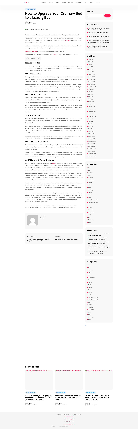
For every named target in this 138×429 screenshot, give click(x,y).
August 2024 (91, 119)
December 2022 (92, 141)
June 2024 (90, 123)
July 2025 (90, 91)
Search (90, 11)
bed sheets (67, 40)
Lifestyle (70, 2)
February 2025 (91, 104)
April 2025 (90, 99)
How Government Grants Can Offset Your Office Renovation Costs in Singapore (98, 33)
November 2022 (92, 143)
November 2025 (92, 81)
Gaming (57, 2)
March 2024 (91, 131)
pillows (54, 163)
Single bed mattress (31, 51)
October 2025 (91, 84)
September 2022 (92, 148)
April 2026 (90, 69)
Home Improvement (30, 9)
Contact (98, 2)
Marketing (90, 209)
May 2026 (90, 66)
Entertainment (91, 180)
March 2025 (91, 101)
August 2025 (91, 89)
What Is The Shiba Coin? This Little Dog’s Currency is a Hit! (38, 240)
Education (90, 177)
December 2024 (92, 109)
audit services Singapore (69, 419)
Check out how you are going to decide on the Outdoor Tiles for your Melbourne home (38, 398)
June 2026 (90, 64)
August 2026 (91, 59)
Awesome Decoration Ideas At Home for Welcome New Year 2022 (68, 398)
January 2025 (91, 106)
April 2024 (90, 128)
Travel (85, 2)
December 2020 (92, 156)
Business (90, 172)
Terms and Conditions (63, 426)
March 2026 (91, 71)
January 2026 (91, 76)
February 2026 (91, 74)
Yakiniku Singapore (69, 421)
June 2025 (90, 94)
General (90, 195)
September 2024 (92, 116)
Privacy (53, 426)
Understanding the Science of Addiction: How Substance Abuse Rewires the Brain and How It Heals (99, 42)
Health (64, 2)
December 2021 (92, 153)
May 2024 (90, 126)
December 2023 (92, 138)
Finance (51, 2)
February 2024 (91, 133)
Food (89, 187)
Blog (89, 170)
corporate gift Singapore (69, 424)
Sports (89, 214)
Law (89, 204)
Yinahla (55, 54)
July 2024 (90, 121)
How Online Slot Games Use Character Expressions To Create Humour (97, 47)
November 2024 (92, 111)
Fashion (44, 2)
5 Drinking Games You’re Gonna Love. (67, 239)
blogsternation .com (69, 416)
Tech (89, 217)
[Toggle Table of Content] (37, 59)
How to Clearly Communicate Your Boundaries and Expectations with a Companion (99, 37)
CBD (89, 175)
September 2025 (92, 86)
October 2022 (91, 146)
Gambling (90, 190)
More (91, 2)
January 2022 (91, 151)
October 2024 (91, 114)
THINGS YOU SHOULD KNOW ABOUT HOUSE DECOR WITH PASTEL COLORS (97, 398)
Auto (89, 167)
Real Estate (91, 212)
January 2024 (91, 136)
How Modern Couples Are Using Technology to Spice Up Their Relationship (99, 29)
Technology (78, 2)
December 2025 (92, 79)
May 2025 (90, 96)
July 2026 (90, 61)
